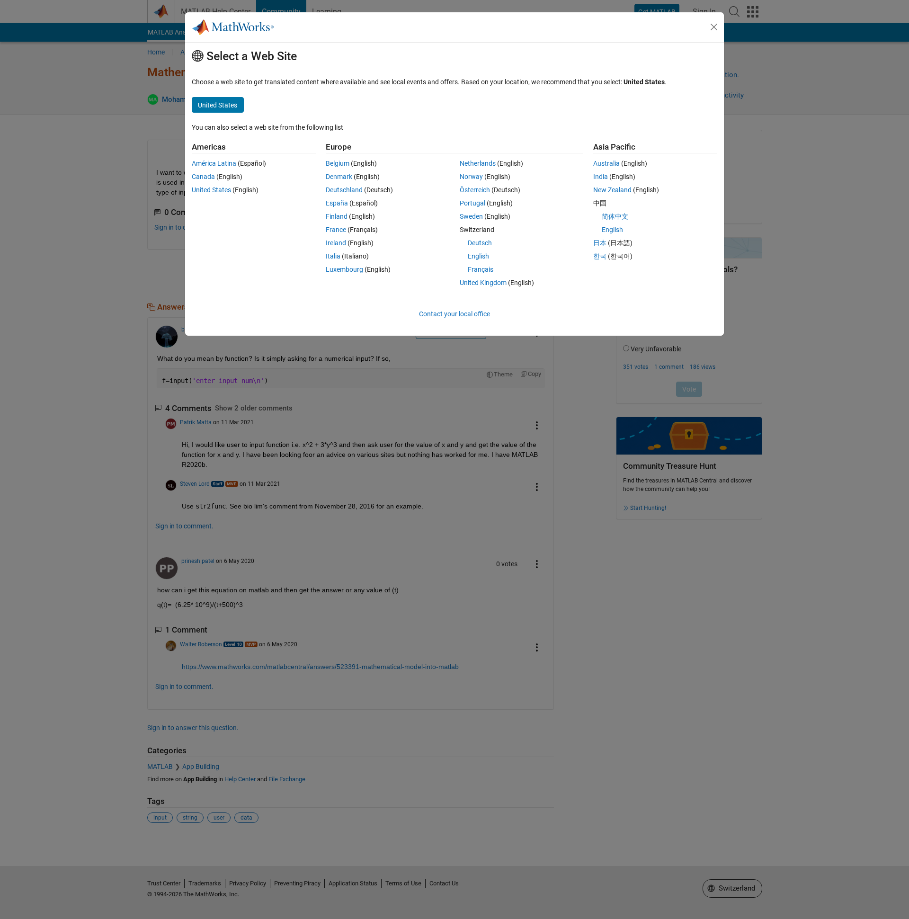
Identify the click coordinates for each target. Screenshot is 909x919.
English (478, 256)
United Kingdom (483, 282)
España (337, 203)
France (336, 229)
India (600, 176)
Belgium (337, 163)
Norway (471, 176)
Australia (606, 163)
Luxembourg (344, 269)
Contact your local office (454, 314)
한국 (599, 256)
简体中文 (615, 216)
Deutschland (344, 190)
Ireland (336, 243)
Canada (203, 176)
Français (480, 269)
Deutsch (480, 243)
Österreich (475, 190)
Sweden (471, 216)
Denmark (339, 176)
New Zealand (612, 190)
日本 (599, 243)
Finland (337, 216)
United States (211, 190)
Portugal (472, 203)
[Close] (714, 27)
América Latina (214, 163)
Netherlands (478, 163)
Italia (333, 256)
